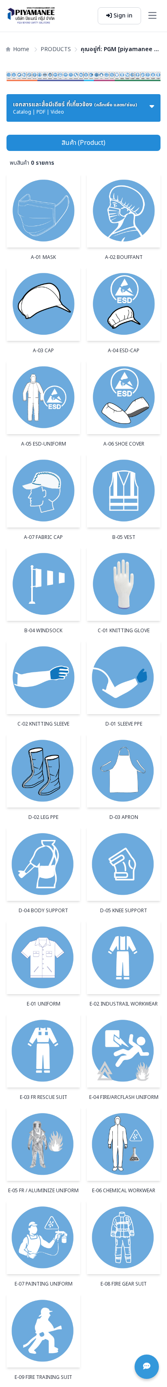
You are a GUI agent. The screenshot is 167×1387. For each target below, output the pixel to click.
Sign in (122, 15)
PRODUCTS (56, 49)
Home (21, 49)
